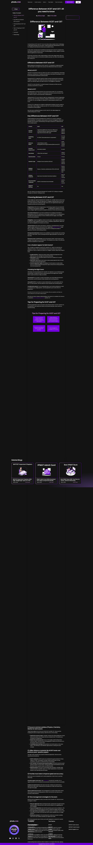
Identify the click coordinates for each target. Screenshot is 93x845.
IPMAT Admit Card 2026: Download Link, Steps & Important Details (46, 479)
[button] (69, 2)
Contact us (30, 833)
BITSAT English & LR (73, 829)
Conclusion (16, 32)
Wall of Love (31, 831)
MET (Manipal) (51, 836)
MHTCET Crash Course (74, 827)
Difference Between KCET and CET (19, 16)
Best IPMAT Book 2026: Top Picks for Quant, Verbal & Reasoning (70, 479)
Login (78, 2)
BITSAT (50, 824)
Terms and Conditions (33, 824)
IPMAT (49, 838)
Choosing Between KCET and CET (19, 24)
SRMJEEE (50, 831)
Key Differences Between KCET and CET (19, 20)
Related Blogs (16, 34)
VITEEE (50, 829)
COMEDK (50, 833)
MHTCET (50, 827)
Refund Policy (31, 829)
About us (30, 836)
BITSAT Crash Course (74, 824)
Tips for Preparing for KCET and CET (19, 29)
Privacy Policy (31, 827)
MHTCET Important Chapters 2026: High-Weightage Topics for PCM (22, 479)
